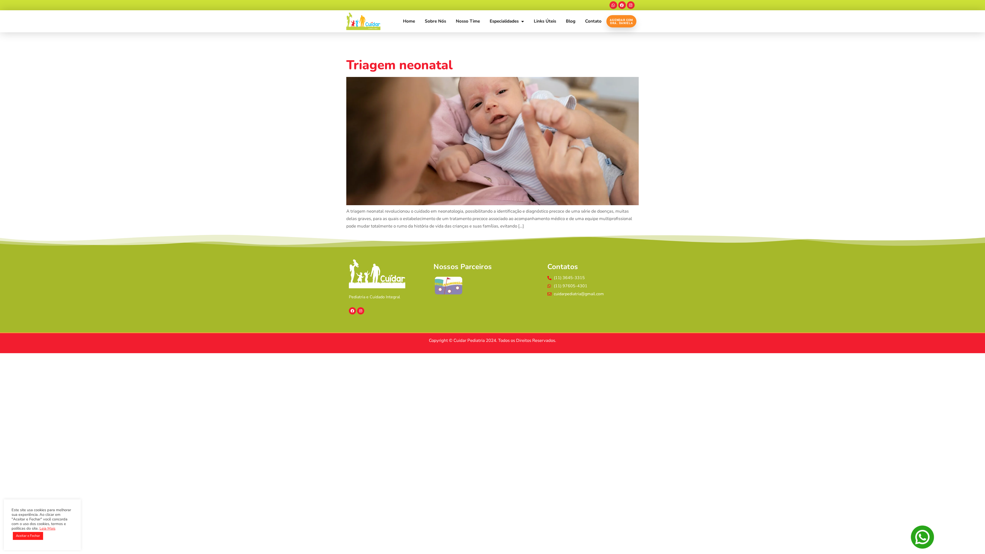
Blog (570, 21)
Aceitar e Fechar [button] (28, 535)
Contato (593, 21)
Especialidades (504, 21)
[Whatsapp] (613, 5)
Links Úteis (545, 21)
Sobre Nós (435, 21)
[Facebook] (622, 5)
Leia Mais (47, 528)
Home (409, 21)
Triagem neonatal (399, 65)
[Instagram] (631, 5)
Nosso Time (468, 21)
